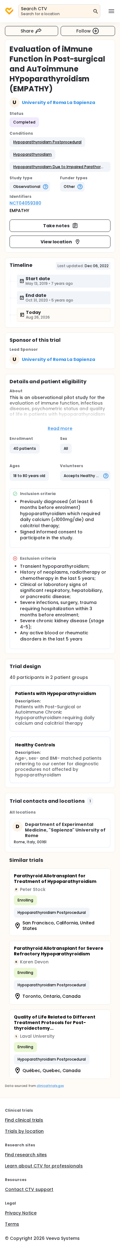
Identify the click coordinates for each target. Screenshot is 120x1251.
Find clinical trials (24, 1120)
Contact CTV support (29, 1189)
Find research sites (26, 1155)
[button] (47, 142)
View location (56, 242)
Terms (12, 1224)
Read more (60, 428)
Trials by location (24, 1131)
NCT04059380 (25, 203)
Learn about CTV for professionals (44, 1166)
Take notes (56, 226)
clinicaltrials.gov (50, 1086)
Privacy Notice (21, 1213)
